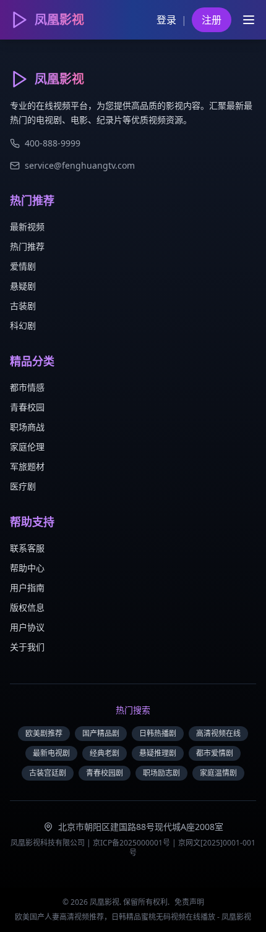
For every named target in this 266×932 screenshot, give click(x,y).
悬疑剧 (23, 286)
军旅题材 (27, 466)
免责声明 (189, 902)
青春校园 (27, 407)
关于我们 (27, 647)
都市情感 (27, 387)
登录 (166, 20)
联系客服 (27, 548)
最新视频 (27, 226)
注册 (211, 20)
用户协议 (27, 627)
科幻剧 (23, 325)
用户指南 (27, 587)
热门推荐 (27, 246)
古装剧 (23, 305)
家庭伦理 (27, 446)
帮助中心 (27, 568)
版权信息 (27, 607)
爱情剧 (23, 266)
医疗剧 (23, 486)
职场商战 (27, 427)
